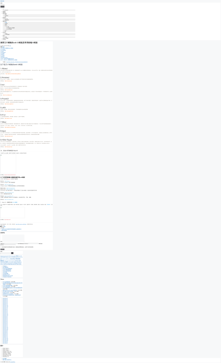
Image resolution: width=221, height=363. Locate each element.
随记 (20, 264)
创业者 (5, 264)
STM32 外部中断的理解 (7, 285)
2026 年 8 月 (5, 298)
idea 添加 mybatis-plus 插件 (8, 291)
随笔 (4, 35)
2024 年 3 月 (5, 322)
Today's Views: (6, 349)
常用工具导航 (5, 38)
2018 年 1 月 (5, 336)
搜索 (1, 251)
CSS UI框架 (14, 202)
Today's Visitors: (6, 350)
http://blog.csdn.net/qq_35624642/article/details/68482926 (17, 61)
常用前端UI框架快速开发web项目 (15, 177)
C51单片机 (7, 34)
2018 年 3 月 (5, 334)
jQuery (8, 179)
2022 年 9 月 (5, 330)
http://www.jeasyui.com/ (11, 189)
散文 (6, 264)
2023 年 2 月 (5, 324)
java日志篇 (9, 29)
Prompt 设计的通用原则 (7, 268)
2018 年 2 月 (5, 335)
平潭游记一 (5, 266)
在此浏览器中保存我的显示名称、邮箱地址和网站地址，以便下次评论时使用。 (18, 247)
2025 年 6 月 (5, 309)
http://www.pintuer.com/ (9, 199)
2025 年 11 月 (5, 306)
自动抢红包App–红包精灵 (8, 293)
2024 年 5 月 (5, 320)
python (6, 23)
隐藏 (3, 46)
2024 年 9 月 (5, 316)
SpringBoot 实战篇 (11, 27)
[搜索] (12, 253)
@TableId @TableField (7, 276)
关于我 (4, 39)
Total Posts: (5, 356)
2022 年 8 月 (5, 332)
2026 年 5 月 (5, 300)
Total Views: (5, 353)
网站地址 (40, 243)
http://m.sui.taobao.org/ (7, 95)
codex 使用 (5, 272)
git (5, 16)
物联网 (4, 12)
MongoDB (7, 20)
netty (8, 26)
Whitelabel (5, 263)
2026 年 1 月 (5, 304)
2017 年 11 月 (5, 339)
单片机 (4, 32)
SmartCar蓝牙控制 (6, 286)
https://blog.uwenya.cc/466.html (21, 224)
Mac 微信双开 (5, 267)
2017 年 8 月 (5, 342)
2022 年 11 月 (5, 328)
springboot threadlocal (12, 260)
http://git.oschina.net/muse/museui (10, 174)
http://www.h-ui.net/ (8, 118)
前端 (6, 22)
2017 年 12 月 (5, 338)
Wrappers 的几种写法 (7, 270)
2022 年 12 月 (5, 327)
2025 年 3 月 (5, 311)
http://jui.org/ (7, 181)
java (6, 25)
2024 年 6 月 (5, 318)
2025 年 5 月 (5, 310)
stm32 (6, 33)
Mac (6, 14)
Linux (7, 257)
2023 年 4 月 (5, 323)
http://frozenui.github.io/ (9, 103)
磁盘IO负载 (12, 264)
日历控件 (48, 204)
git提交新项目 (4, 230)
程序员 (15, 264)
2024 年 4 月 (5, 321)
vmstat (1, 263)
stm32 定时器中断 (6, 281)
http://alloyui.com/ (7, 219)
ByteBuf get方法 (6, 292)
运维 (19, 264)
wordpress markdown (10, 263)
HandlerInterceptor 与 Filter (8, 275)
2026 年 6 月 (5, 299)
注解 (8, 264)
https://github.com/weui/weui (10, 127)
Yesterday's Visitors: (6, 352)
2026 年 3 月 (5, 301)
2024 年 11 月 (5, 315)
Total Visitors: (5, 354)
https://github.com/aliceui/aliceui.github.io (13, 73)
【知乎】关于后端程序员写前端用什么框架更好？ (11, 229)
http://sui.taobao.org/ (8, 89)
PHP (6, 24)
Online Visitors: (6, 348)
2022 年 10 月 (5, 329)
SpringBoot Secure (6, 274)
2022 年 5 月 (5, 333)
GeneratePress (12, 361)
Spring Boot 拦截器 (4, 262)
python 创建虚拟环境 (7, 269)
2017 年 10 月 (5, 340)
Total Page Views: (6, 355)
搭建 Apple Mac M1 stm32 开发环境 (10, 290)
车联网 (17, 264)
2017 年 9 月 (5, 341)
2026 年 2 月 (5, 303)
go (5, 31)
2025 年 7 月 (5, 307)
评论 (1, 241)
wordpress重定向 (15, 263)
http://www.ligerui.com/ (9, 184)
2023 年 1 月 (5, 326)
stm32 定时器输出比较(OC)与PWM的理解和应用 (12, 287)
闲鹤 (1, 3)
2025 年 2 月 (5, 312)
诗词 (6, 37)
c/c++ (6, 30)
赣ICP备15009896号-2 (7, 359)
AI (3, 9)
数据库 (4, 17)
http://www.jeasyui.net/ (11, 188)
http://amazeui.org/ (8, 80)
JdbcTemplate (2, 257)
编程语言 (4, 21)
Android (6, 15)
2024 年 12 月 (5, 314)
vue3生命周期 (5, 273)
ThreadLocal (19, 262)
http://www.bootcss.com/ (9, 192)
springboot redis (6, 260)
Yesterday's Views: (6, 351)
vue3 (3, 263)
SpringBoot (12, 258)
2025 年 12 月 (5, 305)
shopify (4, 11)
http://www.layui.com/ (9, 136)
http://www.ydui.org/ (8, 146)
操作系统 (4, 13)
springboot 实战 (18, 260)
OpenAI (6, 10)
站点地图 (4, 358)
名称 (1, 243)
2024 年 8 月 (5, 317)
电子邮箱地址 (20, 243)
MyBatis (13, 257)
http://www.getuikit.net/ (9, 111)
